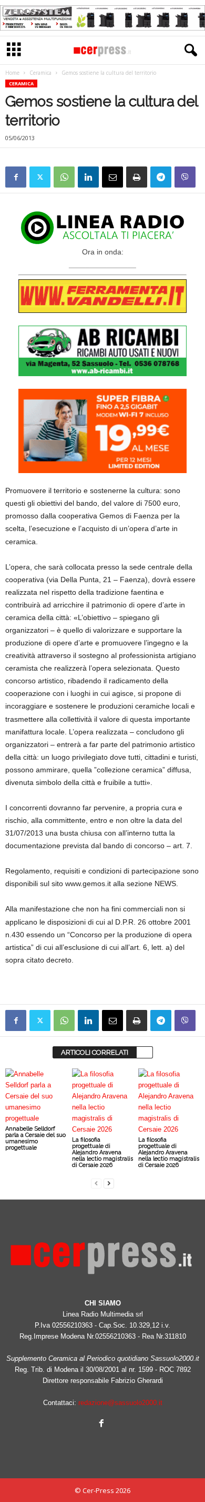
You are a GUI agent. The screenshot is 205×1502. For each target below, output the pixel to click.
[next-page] (109, 1183)
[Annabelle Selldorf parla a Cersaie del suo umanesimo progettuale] (36, 1096)
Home (12, 72)
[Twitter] (39, 177)
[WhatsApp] (64, 177)
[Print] (136, 177)
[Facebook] (15, 177)
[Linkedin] (88, 177)
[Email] (112, 177)
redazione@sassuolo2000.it (120, 1403)
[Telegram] (160, 177)
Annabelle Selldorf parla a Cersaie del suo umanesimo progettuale (35, 1138)
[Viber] (185, 177)
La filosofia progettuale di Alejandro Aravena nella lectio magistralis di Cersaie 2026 (102, 1152)
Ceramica (40, 72)
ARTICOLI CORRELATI (94, 1052)
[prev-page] (96, 1183)
